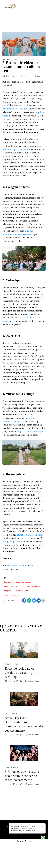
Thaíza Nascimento (16, 565)
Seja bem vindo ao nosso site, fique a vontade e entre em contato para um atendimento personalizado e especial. (23, 828)
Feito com (24, 841)
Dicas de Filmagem (28, 60)
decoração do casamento (14, 108)
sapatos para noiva (14, 541)
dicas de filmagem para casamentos (17, 582)
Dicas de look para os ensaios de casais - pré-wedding (20, 672)
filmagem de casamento (13, 586)
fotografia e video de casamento (16, 591)
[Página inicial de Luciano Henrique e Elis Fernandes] (9, 6)
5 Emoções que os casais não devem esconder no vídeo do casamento (22, 776)
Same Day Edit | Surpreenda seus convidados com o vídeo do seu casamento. (24, 724)
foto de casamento (33, 586)
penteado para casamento (29, 534)
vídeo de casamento (11, 595)
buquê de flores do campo (30, 431)
